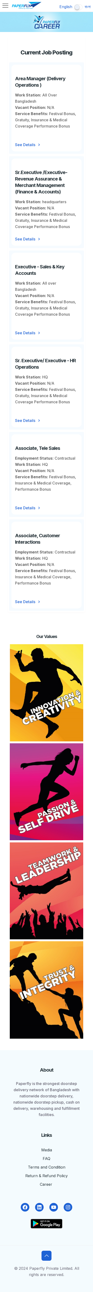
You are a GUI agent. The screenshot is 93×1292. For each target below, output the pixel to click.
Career (46, 1184)
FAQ (46, 1158)
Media (46, 1150)
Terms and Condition (46, 1167)
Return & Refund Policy (46, 1175)
